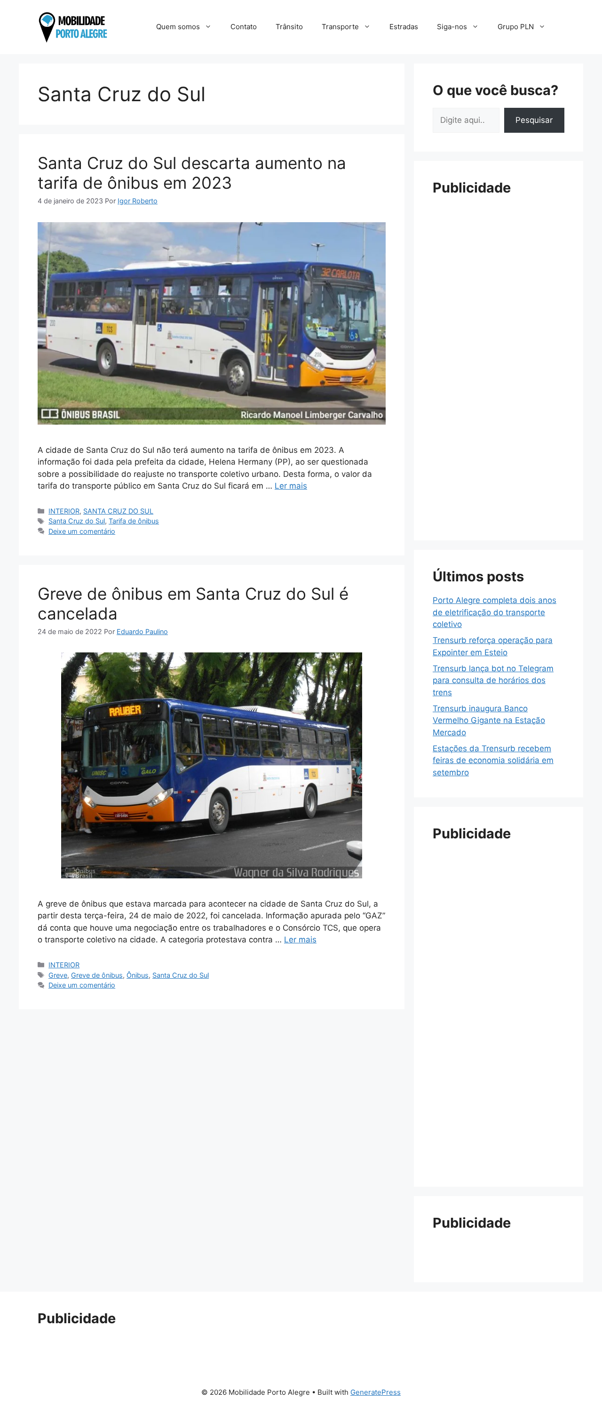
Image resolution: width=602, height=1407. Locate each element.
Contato (243, 26)
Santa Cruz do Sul (76, 521)
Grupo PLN (516, 26)
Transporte (340, 26)
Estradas (403, 26)
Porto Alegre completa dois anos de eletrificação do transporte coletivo (494, 612)
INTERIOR (63, 511)
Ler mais (291, 485)
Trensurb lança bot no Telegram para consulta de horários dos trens (493, 680)
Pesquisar (534, 120)
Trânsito (289, 26)
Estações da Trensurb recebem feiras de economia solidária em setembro (493, 760)
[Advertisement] (498, 346)
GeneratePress (375, 1392)
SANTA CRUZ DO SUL (118, 511)
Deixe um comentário (81, 531)
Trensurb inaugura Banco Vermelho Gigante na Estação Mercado (489, 720)
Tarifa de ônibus (134, 521)
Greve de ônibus (97, 975)
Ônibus (138, 975)
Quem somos (178, 26)
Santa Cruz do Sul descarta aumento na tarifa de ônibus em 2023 (192, 173)
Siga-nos (452, 26)
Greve (57, 975)
